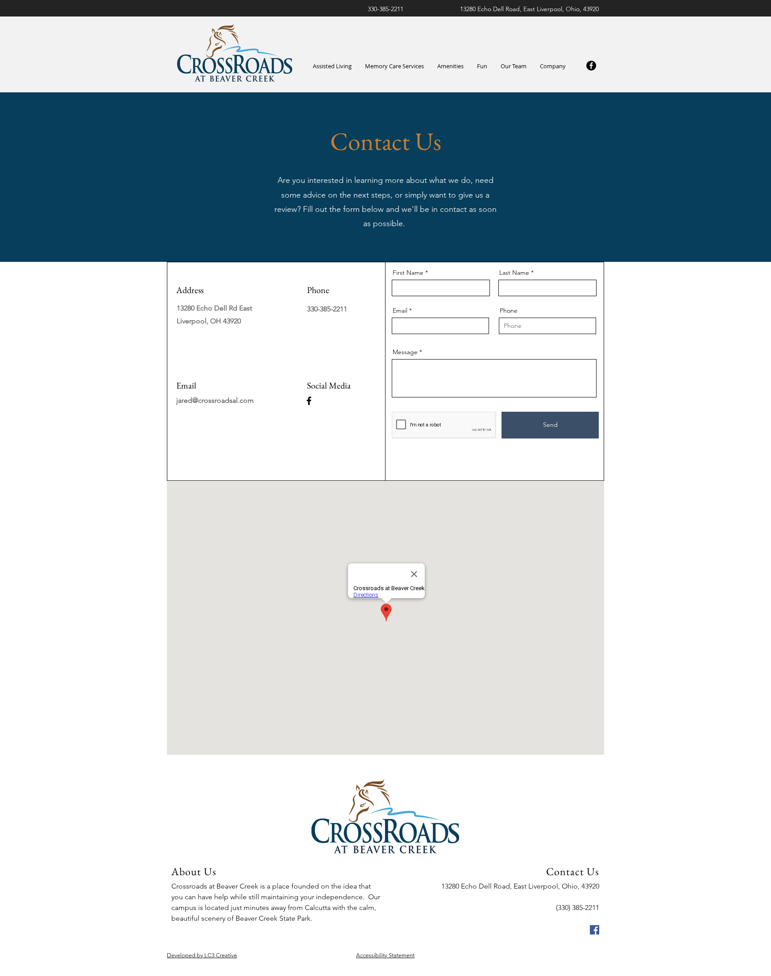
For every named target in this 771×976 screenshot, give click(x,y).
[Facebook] (591, 65)
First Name (408, 272)
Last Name (514, 272)
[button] (450, 66)
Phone (509, 310)
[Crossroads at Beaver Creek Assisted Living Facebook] (594, 930)
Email (400, 310)
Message (405, 352)
